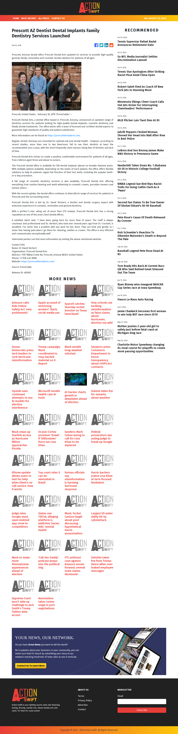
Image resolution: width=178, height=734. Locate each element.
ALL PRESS (43, 18)
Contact (82, 709)
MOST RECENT (28, 18)
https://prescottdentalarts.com (63, 135)
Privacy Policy (85, 700)
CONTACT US (58, 18)
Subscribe (142, 710)
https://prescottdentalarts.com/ (38, 261)
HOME (16, 18)
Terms (81, 696)
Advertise (83, 705)
